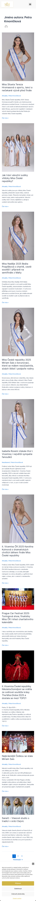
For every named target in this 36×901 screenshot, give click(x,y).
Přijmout (18, 883)
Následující (18, 859)
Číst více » (5, 118)
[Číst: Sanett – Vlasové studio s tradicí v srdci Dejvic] (18, 805)
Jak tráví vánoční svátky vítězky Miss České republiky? (15, 178)
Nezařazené (6, 462)
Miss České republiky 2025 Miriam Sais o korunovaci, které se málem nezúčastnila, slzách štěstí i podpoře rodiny (18, 364)
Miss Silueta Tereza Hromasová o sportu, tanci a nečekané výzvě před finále (17, 87)
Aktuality (4, 96)
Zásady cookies (17, 898)
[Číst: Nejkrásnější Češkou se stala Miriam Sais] (18, 742)
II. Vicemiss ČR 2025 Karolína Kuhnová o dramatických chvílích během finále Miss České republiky (17, 551)
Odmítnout (18, 889)
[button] (33, 864)
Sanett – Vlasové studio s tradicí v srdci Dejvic (15, 820)
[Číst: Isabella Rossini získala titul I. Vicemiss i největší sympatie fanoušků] (18, 423)
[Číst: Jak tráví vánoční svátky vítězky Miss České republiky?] (18, 147)
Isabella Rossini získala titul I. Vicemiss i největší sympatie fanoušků (17, 454)
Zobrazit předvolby (18, 894)
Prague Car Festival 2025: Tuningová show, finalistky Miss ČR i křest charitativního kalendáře (17, 618)
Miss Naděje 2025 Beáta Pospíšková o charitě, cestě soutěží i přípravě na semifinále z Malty (16, 268)
